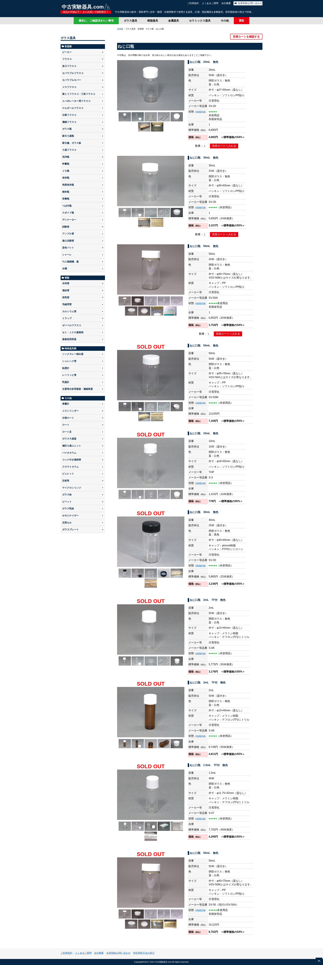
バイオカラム (69, 452)
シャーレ (67, 254)
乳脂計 (65, 382)
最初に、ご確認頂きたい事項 (96, 20)
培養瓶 (65, 198)
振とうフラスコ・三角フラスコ (78, 94)
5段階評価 (200, 112)
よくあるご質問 (210, 3)
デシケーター (69, 219)
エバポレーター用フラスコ (76, 101)
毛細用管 (67, 304)
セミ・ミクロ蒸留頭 (72, 332)
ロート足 (67, 431)
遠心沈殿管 (68, 240)
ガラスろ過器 (69, 438)
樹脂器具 (152, 20)
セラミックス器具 (200, 20)
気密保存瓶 (68, 184)
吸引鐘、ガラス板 (71, 143)
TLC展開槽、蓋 (70, 261)
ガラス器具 (130, 20)
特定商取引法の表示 (143, 953)
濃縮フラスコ (69, 122)
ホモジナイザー (70, 515)
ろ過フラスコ (69, 149)
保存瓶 (65, 177)
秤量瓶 (65, 163)
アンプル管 (68, 233)
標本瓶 (65, 191)
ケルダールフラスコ (72, 108)
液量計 (65, 403)
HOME (120, 29)
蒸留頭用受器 (69, 339)
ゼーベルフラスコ (71, 325)
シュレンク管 (69, 361)
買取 (241, 20)
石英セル (67, 522)
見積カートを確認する (246, 36)
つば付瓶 (67, 205)
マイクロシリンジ (71, 487)
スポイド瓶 (68, 212)
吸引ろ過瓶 (68, 135)
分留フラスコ (69, 115)
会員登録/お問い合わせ (249, 3)
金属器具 (173, 20)
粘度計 (65, 368)
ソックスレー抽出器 (72, 354)
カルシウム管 (69, 311)
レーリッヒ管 (69, 375)
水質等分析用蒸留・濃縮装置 (77, 389)
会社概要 (226, 3)
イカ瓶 (65, 170)
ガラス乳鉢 (68, 508)
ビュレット (68, 473)
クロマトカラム (70, 466)
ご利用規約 (193, 3)
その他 (225, 20)
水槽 (64, 268)
